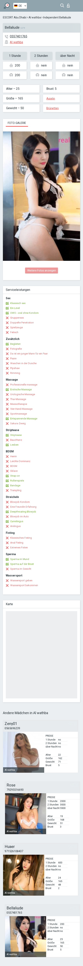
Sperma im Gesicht (20, 568)
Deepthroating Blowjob (23, 511)
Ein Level (15, 308)
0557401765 (18, 36)
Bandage (15, 485)
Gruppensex (17, 317)
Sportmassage (18, 413)
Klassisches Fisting (21, 537)
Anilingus (15, 526)
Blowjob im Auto (19, 516)
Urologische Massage (22, 394)
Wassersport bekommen (24, 585)
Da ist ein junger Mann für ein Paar (29, 353)
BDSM (13, 466)
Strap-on (15, 475)
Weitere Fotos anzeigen (41, 270)
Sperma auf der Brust (22, 563)
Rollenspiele (17, 480)
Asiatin (50, 98)
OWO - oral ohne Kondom (24, 312)
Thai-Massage (18, 399)
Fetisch (14, 332)
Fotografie (16, 348)
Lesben (14, 444)
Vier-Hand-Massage (21, 408)
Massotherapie (18, 404)
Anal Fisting (16, 542)
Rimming (15, 373)
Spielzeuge (16, 327)
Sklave (14, 470)
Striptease (16, 435)
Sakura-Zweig (18, 423)
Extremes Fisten (19, 547)
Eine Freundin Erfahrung (23, 506)
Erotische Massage (21, 389)
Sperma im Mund (19, 559)
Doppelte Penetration (22, 322)
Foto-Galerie (17, 122)
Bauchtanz (16, 439)
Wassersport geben (21, 580)
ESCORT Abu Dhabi (14, 17)
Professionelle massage (23, 384)
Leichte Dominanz (20, 461)
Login (69, 4)
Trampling (15, 490)
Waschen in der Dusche (23, 363)
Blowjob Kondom (20, 501)
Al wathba (35, 17)
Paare (13, 358)
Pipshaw (15, 368)
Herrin (13, 456)
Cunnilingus (16, 521)
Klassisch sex (17, 303)
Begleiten (15, 343)
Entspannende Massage (23, 418)
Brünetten (52, 108)
